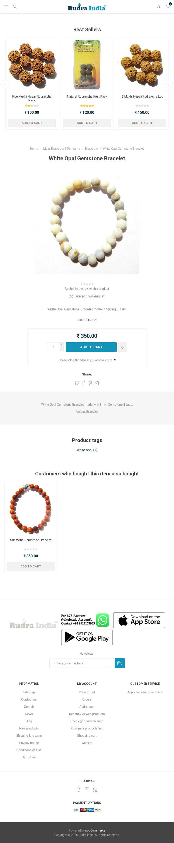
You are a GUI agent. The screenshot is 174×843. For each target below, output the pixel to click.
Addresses (86, 707)
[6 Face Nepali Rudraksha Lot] (142, 65)
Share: (87, 374)
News (29, 714)
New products (29, 728)
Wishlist (86, 743)
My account (87, 692)
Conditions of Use (29, 750)
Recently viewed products (87, 714)
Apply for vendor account (145, 692)
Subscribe (120, 663)
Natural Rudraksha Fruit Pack (87, 96)
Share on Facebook (83, 383)
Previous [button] (5, 84)
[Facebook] (79, 789)
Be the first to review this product (87, 288)
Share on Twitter (77, 383)
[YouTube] (87, 789)
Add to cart (32, 123)
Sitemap (29, 692)
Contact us (29, 699)
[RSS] (95, 789)
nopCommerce (95, 830)
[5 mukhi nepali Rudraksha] (32, 65)
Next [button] (168, 84)
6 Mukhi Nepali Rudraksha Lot (142, 96)
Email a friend (97, 383)
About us (29, 757)
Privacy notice (29, 743)
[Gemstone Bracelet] (30, 508)
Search (29, 707)
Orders (87, 699)
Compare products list (86, 728)
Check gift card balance (86, 721)
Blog (29, 721)
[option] (31, 84)
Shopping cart (87, 736)
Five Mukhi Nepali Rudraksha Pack (32, 98)
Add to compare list (90, 296)
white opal (84, 450)
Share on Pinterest (90, 383)
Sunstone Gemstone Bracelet (30, 540)
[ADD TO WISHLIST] (122, 347)
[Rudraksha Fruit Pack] (87, 65)
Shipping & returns (29, 736)
